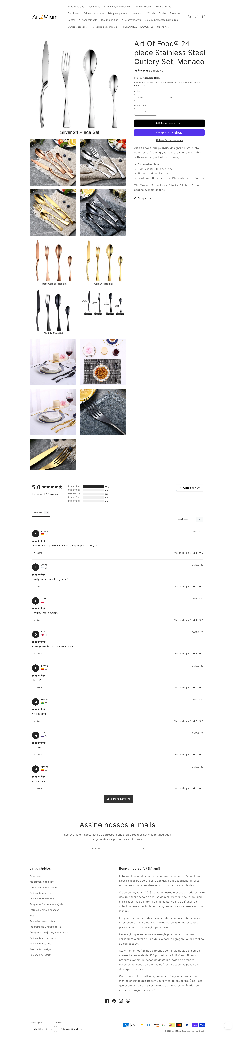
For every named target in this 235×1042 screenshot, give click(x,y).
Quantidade (140, 105)
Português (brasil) (69, 1029)
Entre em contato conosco (44, 909)
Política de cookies (40, 943)
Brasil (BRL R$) (40, 1029)
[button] (162, 20)
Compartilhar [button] (145, 198)
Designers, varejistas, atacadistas (49, 932)
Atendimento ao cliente (43, 881)
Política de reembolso (42, 898)
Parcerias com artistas (42, 921)
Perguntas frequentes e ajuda (46, 904)
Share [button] (39, 553)
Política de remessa (41, 893)
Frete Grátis (140, 85)
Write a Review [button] (191, 487)
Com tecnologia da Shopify (194, 1031)
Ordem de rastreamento (43, 887)
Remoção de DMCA (40, 954)
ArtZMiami (176, 1031)
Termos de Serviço (40, 949)
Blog (32, 915)
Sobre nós (35, 876)
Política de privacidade (43, 938)
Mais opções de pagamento (169, 140)
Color (137, 91)
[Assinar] (142, 848)
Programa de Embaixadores (45, 926)
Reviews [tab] (38, 512)
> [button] (118, 799)
